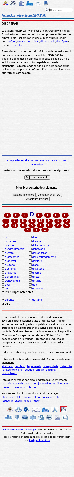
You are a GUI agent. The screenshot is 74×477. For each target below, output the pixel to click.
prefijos (11, 41)
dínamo (36, 272)
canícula (18, 383)
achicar (40, 369)
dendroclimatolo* (15, 249)
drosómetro (39, 288)
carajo (5, 387)
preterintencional (13, 369)
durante (9, 299)
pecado (47, 397)
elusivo (46, 383)
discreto (17, 45)
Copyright (31, 429)
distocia (36, 280)
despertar (10, 261)
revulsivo (20, 366)
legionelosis (34, 366)
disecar (36, 276)
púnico (27, 397)
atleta (66, 383)
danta (35, 237)
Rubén (36, 400)
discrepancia (47, 41)
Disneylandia (12, 280)
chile (18, 397)
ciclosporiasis (50, 366)
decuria (36, 241)
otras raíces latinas (28, 41)
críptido (29, 369)
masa (28, 383)
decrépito (62, 41)
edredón (7, 383)
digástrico (10, 272)
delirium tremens (42, 245)
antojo (37, 383)
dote (7, 288)
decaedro (10, 241)
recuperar (7, 400)
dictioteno (38, 269)
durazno (37, 299)
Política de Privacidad (13, 429)
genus (27, 400)
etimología (8, 397)
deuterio (10, 265)
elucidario (7, 366)
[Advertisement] (37, 115)
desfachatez (12, 257)
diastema (10, 269)
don (34, 284)
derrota (9, 253)
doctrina (51, 369)
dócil (7, 284)
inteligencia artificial (39, 440)
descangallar (39, 253)
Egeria (18, 400)
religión (37, 397)
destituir (37, 261)
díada (35, 265)
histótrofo (66, 366)
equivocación (18, 387)
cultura (58, 397)
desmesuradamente (44, 257)
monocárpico (9, 373)
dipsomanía (12, 276)
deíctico (9, 245)
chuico (32, 387)
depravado (38, 249)
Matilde (57, 383)
